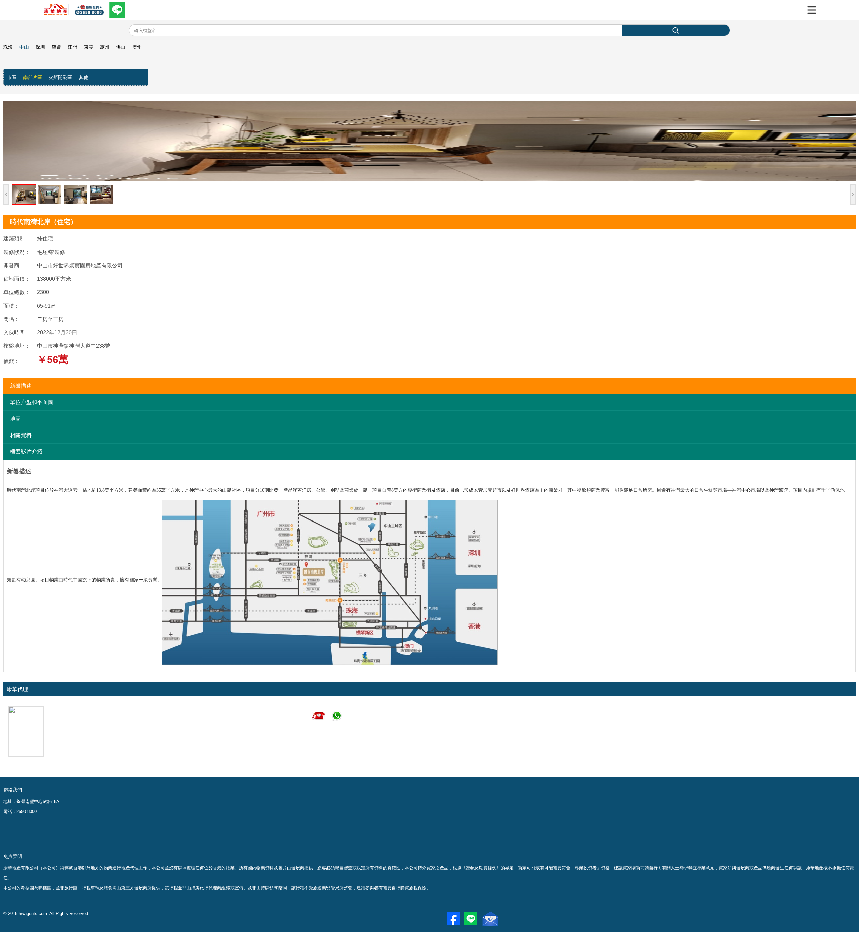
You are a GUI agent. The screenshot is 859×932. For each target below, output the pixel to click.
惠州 (104, 47)
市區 (11, 77)
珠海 (8, 47)
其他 (83, 77)
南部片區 (32, 77)
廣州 (137, 47)
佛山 (120, 47)
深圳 (40, 47)
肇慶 (56, 47)
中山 (24, 47)
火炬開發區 (60, 77)
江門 (72, 47)
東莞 (88, 47)
